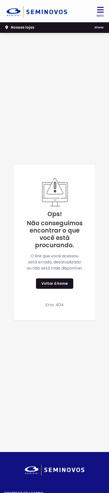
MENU (100, 16)
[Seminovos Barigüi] (37, 12)
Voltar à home (54, 283)
